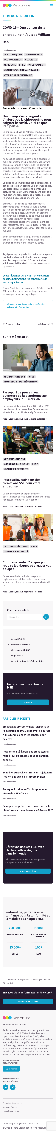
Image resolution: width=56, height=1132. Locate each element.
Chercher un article (18, 610)
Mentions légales (10, 1107)
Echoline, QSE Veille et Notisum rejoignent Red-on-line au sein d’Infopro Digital (27, 774)
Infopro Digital (32, 1123)
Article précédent (13, 324)
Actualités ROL (18, 639)
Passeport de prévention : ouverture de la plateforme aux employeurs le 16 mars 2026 (28, 808)
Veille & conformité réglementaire (27, 661)
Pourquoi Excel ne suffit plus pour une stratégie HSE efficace (25, 791)
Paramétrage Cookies (11, 1111)
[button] (49, 1124)
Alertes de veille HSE (20, 650)
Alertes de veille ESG (20, 644)
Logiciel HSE (17, 655)
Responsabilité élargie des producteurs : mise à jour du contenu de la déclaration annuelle (26, 755)
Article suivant (44, 324)
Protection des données (13, 1103)
